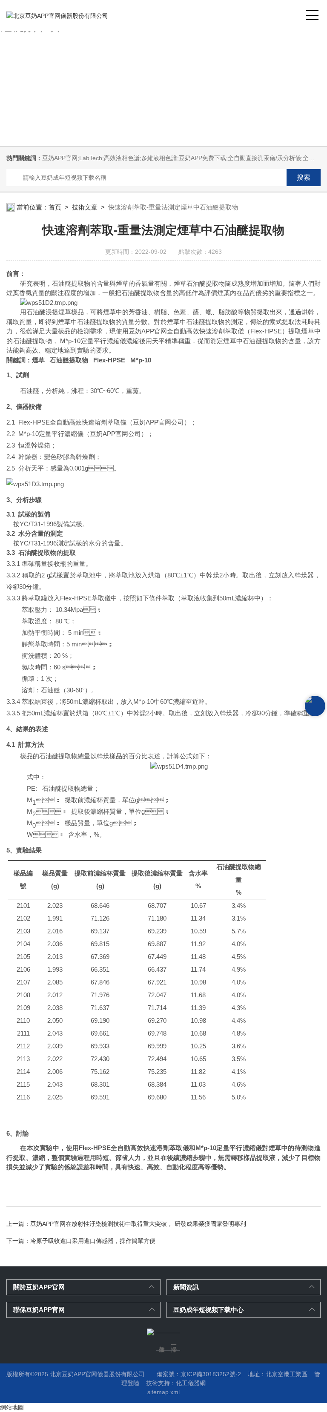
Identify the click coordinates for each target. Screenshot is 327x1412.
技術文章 (85, 207)
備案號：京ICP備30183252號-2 (199, 1374)
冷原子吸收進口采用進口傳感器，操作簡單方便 (92, 1240)
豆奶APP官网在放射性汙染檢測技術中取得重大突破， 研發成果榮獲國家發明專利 (138, 1223)
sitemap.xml (163, 1392)
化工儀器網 (191, 1383)
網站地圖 (12, 1407)
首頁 (55, 207)
